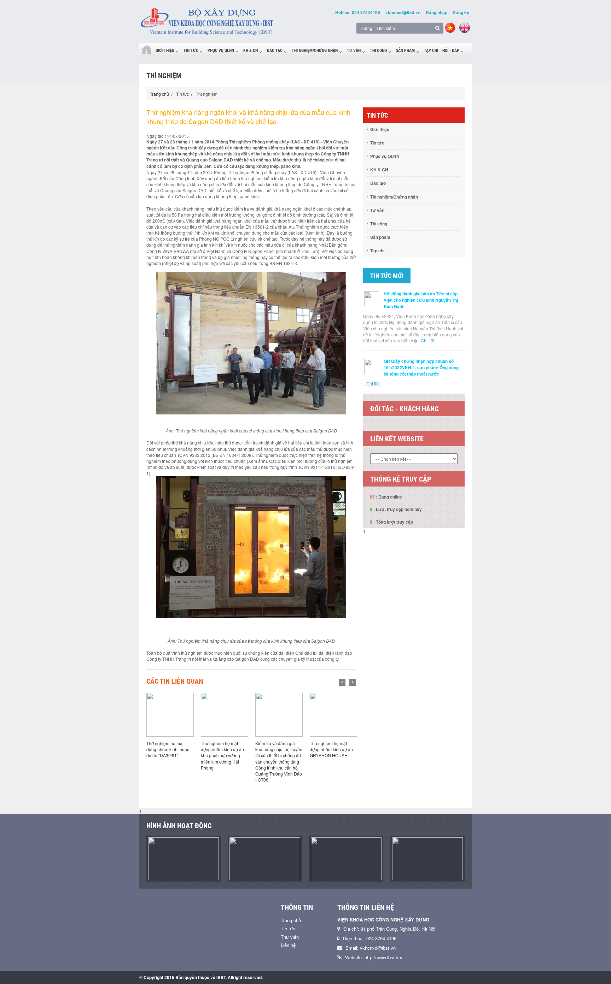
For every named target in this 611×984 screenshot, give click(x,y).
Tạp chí (431, 50)
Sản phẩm (405, 50)
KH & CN (250, 50)
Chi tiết (427, 340)
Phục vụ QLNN (221, 50)
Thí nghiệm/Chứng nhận (315, 50)
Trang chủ (159, 94)
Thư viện (290, 936)
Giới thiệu (165, 50)
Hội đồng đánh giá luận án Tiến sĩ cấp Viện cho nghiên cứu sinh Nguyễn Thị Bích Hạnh (421, 300)
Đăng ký (461, 12)
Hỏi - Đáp (450, 50)
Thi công (378, 50)
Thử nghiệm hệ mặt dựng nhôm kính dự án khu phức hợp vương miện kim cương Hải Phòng (222, 755)
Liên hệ (288, 945)
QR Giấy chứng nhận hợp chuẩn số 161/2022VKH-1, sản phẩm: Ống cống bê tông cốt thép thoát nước (421, 367)
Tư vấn (354, 50)
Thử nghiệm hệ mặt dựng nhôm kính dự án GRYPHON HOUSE (331, 749)
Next (352, 682)
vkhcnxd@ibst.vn (402, 12)
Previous (342, 682)
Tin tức (191, 50)
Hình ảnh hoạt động (179, 825)
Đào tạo (275, 50)
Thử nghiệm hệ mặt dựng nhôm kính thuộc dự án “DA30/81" (167, 749)
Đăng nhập (436, 12)
